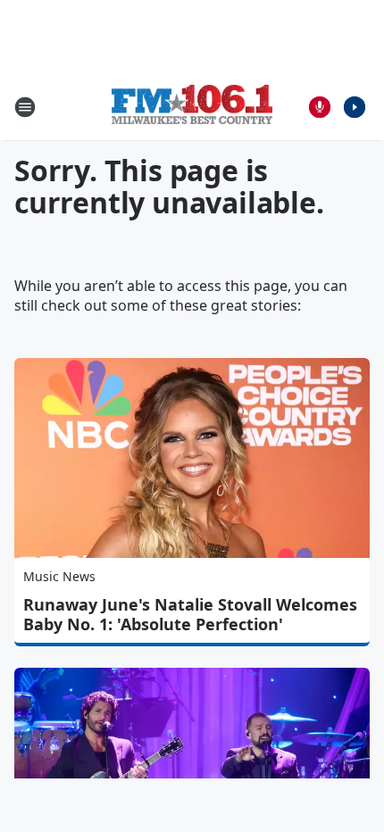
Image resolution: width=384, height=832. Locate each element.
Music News (59, 576)
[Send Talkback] (319, 107)
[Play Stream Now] (354, 107)
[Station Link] (192, 107)
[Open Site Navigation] (25, 107)
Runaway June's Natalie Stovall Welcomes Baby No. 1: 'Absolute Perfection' (190, 614)
